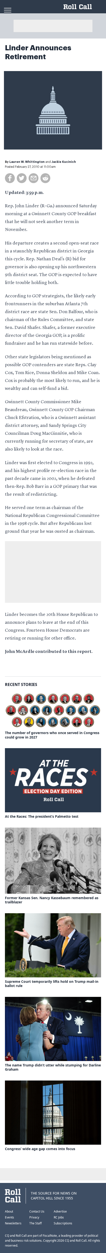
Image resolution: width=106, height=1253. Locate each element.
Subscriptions (63, 1223)
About (9, 1211)
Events (9, 1217)
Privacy (34, 1217)
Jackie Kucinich (64, 161)
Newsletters (13, 1223)
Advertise (60, 1211)
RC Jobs (59, 1217)
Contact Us (36, 1211)
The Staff (35, 1223)
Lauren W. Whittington (27, 161)
